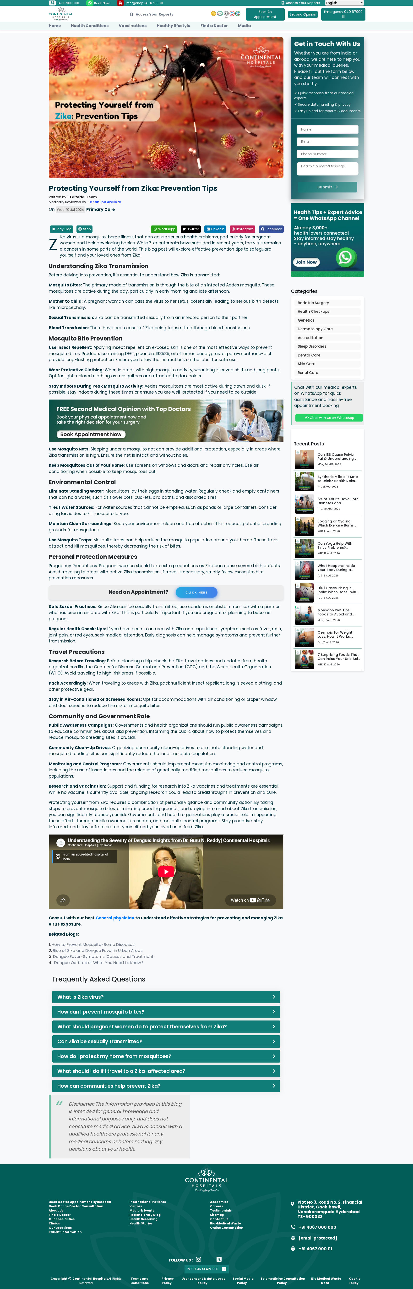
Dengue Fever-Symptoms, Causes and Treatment (103, 956)
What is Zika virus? (80, 996)
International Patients (148, 1202)
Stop (86, 229)
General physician (115, 918)
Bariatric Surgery (313, 302)
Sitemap (217, 1215)
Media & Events (142, 1210)
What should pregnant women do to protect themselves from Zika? (142, 1026)
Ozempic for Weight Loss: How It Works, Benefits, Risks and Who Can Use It (338, 638)
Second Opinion (303, 14)
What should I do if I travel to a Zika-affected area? (121, 1071)
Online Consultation (226, 1228)
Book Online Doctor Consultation (76, 1206)
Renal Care (308, 372)
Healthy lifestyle (173, 25)
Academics (219, 1202)
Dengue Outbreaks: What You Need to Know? (98, 962)
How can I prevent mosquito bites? (100, 1011)
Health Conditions (90, 25)
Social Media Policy (243, 1281)
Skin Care (306, 363)
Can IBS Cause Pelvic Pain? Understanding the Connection (336, 458)
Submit (325, 187)
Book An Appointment (265, 14)
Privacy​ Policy (168, 1281)
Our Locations (60, 1228)
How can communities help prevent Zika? (109, 1085)
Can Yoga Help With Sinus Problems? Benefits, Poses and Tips (339, 547)
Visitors (136, 1206)
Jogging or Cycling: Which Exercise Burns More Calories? (336, 525)
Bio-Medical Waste (225, 1223)
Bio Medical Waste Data (326, 1281)
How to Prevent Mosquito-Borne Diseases (93, 944)
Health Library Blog (145, 1215)
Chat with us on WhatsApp (331, 417)
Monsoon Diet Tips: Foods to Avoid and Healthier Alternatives (336, 614)
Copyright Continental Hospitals (79, 1279)
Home (55, 25)
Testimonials (221, 1210)
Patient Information (65, 1232)
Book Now (101, 3)
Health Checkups (313, 311)
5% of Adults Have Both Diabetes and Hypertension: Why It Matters (338, 505)
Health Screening (144, 1219)
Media (244, 25)
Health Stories (141, 1223)
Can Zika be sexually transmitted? (99, 1041)
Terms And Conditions (139, 1281)
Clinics (54, 1223)
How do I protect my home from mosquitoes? (114, 1056)
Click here (197, 592)
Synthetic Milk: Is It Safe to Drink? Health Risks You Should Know (338, 480)
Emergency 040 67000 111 (143, 3)
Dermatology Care (315, 328)
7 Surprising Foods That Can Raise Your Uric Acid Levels (339, 658)
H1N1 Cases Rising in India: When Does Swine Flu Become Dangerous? (339, 592)
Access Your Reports (302, 2)
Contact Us (219, 1219)
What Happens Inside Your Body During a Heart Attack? (336, 569)
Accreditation (310, 337)
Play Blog (63, 229)
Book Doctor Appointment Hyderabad (80, 1202)
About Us (56, 1210)
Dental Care (309, 355)
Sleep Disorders (312, 346)
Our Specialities (62, 1219)
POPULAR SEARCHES (202, 1269)
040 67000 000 (67, 3)
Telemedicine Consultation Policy (283, 1281)
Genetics (306, 320)
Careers (216, 1206)
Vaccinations (133, 25)
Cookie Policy (354, 1281)
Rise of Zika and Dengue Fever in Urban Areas (98, 950)
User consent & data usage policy (203, 1281)
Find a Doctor (214, 25)
